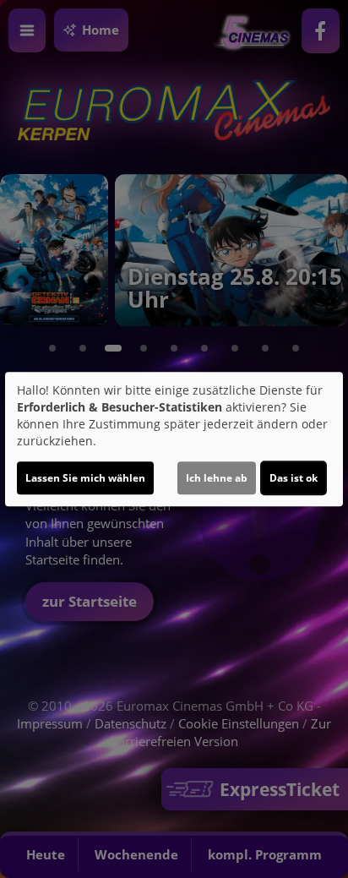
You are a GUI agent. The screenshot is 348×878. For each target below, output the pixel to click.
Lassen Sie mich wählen (85, 478)
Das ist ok (293, 478)
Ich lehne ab (216, 478)
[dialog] (174, 439)
